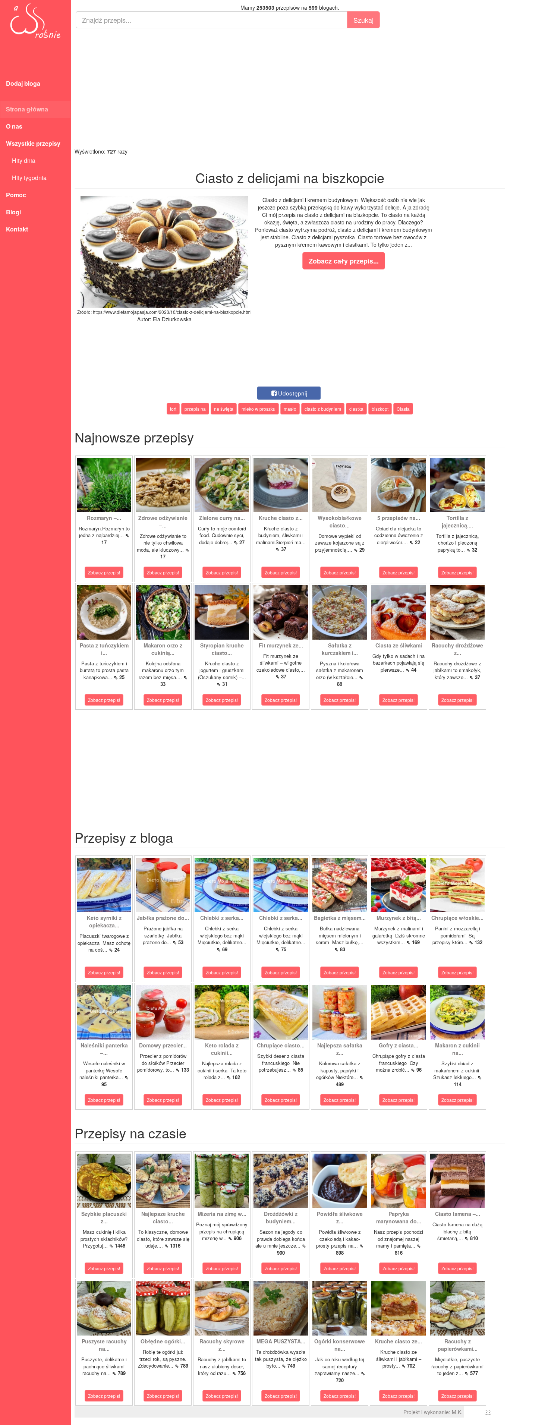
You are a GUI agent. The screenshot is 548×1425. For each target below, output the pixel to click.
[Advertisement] (290, 88)
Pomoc (16, 194)
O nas (14, 126)
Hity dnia (20, 160)
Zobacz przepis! (104, 572)
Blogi (13, 212)
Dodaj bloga (23, 83)
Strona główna (27, 109)
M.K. (457, 1412)
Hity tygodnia (26, 177)
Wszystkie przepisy (33, 143)
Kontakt (17, 229)
